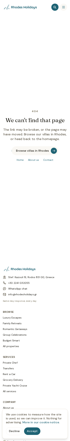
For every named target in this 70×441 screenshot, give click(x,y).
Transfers (8, 368)
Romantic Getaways (15, 329)
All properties (11, 346)
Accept (32, 431)
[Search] (55, 7)
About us (33, 159)
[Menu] (63, 7)
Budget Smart (11, 340)
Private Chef (10, 362)
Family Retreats (12, 323)
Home (20, 159)
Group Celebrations (15, 334)
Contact (48, 159)
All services (9, 391)
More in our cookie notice (40, 422)
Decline (14, 431)
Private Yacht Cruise (15, 385)
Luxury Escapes (12, 317)
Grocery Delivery (13, 379)
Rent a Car (9, 374)
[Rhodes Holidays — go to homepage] (21, 7)
